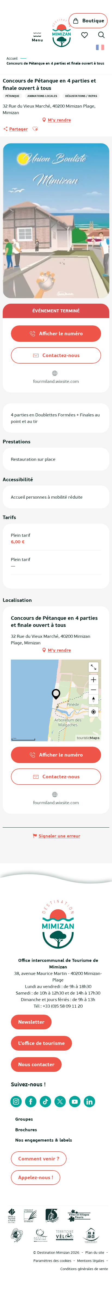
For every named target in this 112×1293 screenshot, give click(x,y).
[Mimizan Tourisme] (61, 33)
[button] (101, 35)
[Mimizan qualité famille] (17, 1235)
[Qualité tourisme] (41, 1235)
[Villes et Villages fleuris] (79, 1215)
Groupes (24, 1119)
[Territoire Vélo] (64, 1235)
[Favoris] (85, 35)
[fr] (100, 47)
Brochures (26, 1129)
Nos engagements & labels (43, 1140)
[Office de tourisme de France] (11, 1215)
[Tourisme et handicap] (90, 1235)
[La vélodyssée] (52, 1215)
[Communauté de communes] (30, 1215)
